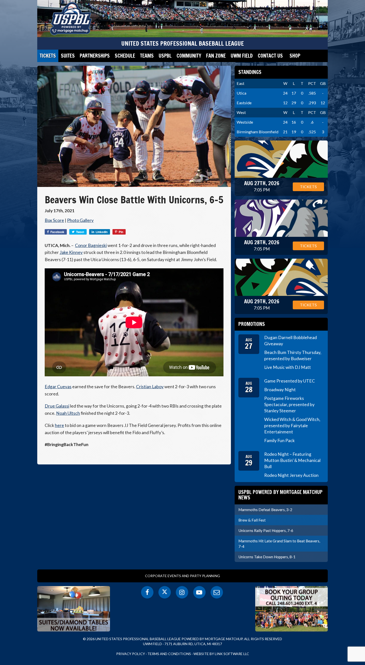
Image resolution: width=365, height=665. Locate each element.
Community (189, 55)
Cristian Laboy (150, 386)
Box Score (54, 220)
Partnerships (95, 55)
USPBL (165, 55)
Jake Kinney (71, 252)
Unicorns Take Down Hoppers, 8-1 (266, 557)
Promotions (251, 324)
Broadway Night (280, 389)
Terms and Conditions (169, 654)
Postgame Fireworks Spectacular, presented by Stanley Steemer (289, 404)
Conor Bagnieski (91, 245)
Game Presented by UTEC (289, 381)
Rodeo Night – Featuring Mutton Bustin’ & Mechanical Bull (292, 460)
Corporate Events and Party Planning (182, 576)
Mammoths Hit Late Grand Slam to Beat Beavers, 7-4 (279, 544)
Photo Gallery (80, 220)
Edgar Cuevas (58, 386)
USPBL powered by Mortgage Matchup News (280, 495)
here (59, 425)
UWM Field (242, 55)
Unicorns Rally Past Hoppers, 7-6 (265, 530)
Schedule (125, 55)
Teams (147, 55)
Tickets (48, 55)
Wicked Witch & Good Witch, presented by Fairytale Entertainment (292, 425)
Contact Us (270, 55)
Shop (295, 55)
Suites (68, 55)
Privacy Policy (130, 654)
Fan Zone (216, 55)
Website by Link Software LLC (221, 654)
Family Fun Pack (279, 440)
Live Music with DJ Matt (287, 367)
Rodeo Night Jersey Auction (291, 475)
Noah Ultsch (68, 413)
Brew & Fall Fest (252, 520)
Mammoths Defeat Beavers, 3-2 (265, 509)
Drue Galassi (57, 406)
